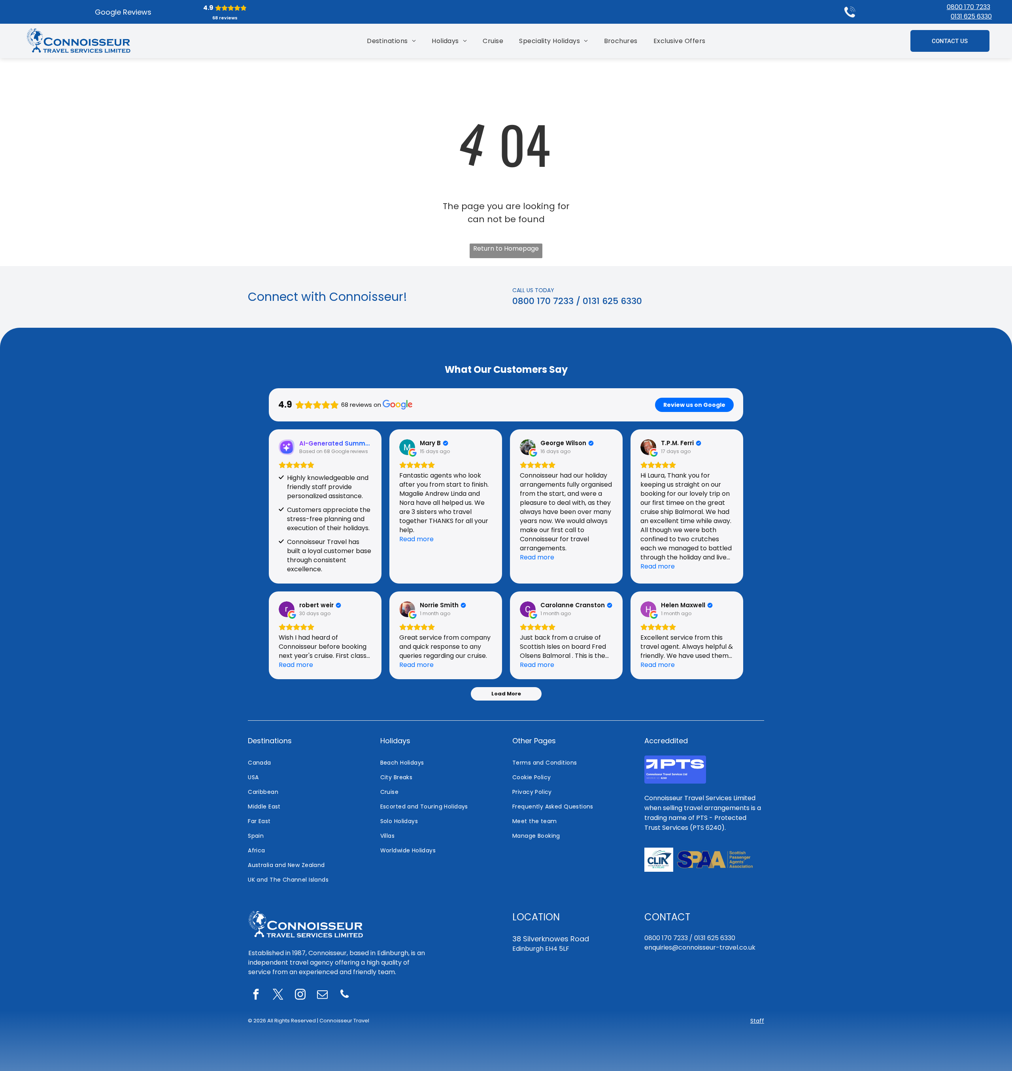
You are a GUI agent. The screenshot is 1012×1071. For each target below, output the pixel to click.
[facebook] (256, 995)
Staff (757, 1021)
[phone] (345, 995)
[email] (322, 995)
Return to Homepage (506, 248)
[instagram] (300, 995)
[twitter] (278, 995)
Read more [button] (416, 539)
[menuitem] (391, 41)
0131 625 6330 (971, 16)
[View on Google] (407, 447)
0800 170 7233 (968, 6)
